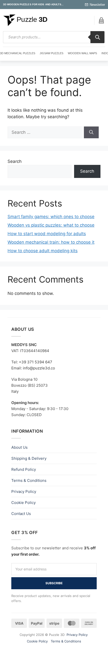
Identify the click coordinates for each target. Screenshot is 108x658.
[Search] (97, 37)
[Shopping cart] (101, 20)
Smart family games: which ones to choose (51, 216)
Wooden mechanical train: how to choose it (51, 242)
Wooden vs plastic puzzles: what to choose (51, 225)
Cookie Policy (23, 502)
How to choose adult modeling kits (43, 250)
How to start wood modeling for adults (47, 233)
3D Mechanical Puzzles (17, 53)
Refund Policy (23, 469)
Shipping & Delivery (28, 458)
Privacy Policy (23, 491)
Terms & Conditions (28, 480)
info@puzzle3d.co (39, 368)
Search (15, 161)
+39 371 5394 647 (35, 362)
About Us (19, 447)
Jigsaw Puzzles (51, 53)
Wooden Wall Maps (82, 53)
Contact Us (21, 513)
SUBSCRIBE (54, 583)
